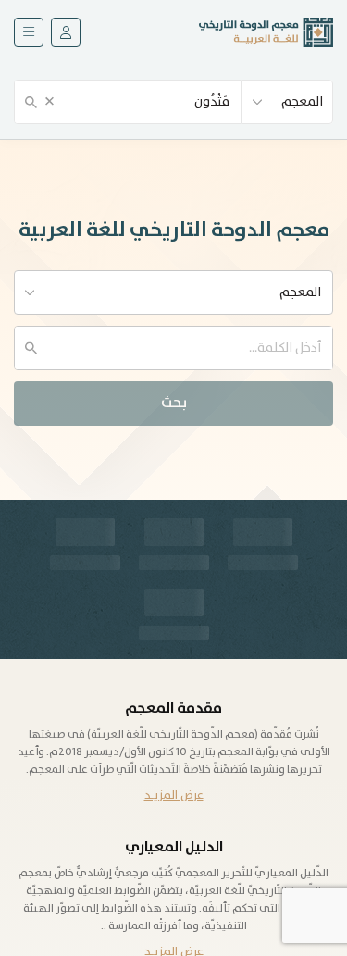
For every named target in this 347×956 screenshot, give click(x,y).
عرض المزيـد (174, 795)
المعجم (302, 102)
